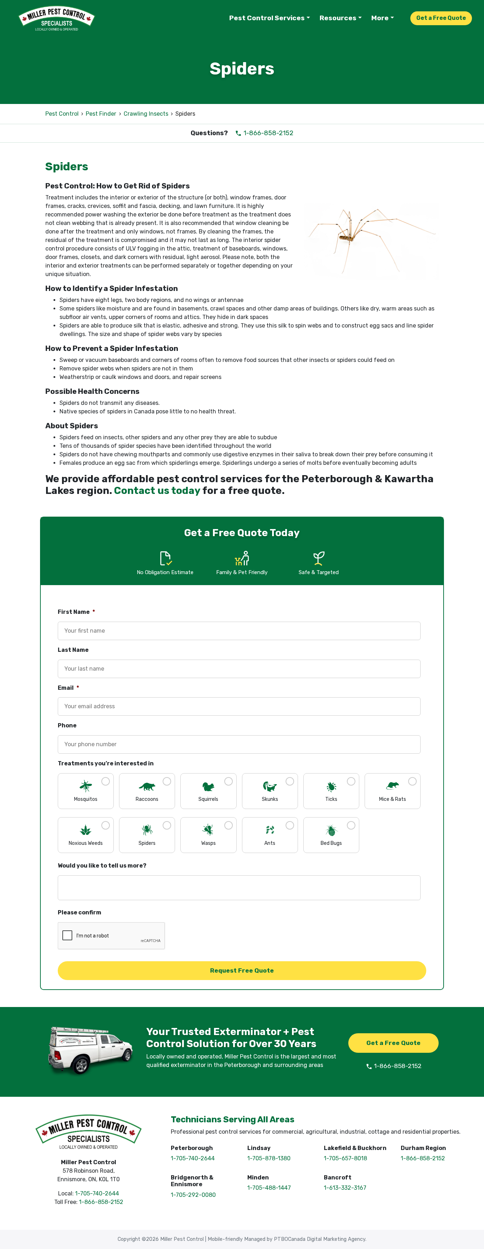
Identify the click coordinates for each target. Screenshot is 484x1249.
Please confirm (79, 912)
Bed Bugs (331, 843)
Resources (338, 18)
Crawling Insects (146, 113)
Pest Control (62, 113)
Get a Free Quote (441, 18)
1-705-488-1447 (269, 1187)
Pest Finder (101, 113)
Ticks (331, 799)
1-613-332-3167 (345, 1187)
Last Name (73, 649)
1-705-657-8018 (345, 1158)
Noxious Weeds (86, 843)
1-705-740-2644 (97, 1193)
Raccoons (147, 799)
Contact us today (157, 490)
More (380, 18)
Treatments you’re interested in (106, 763)
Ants (269, 843)
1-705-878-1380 (269, 1158)
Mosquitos (85, 799)
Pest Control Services (267, 18)
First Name (76, 612)
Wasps (208, 843)
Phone (67, 725)
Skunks (270, 799)
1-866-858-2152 (267, 133)
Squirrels (208, 799)
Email (68, 687)
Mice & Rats (392, 799)
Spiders (147, 843)
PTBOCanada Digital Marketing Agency (319, 1239)
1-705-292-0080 (193, 1195)
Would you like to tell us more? (102, 865)
